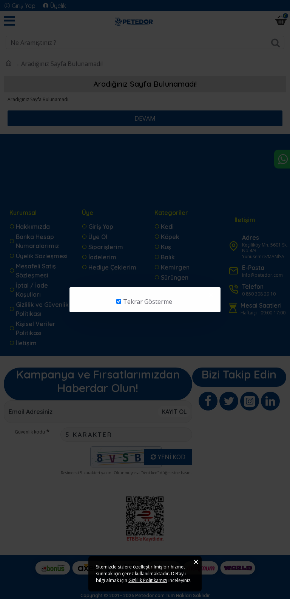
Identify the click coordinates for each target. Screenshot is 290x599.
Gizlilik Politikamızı (147, 580)
